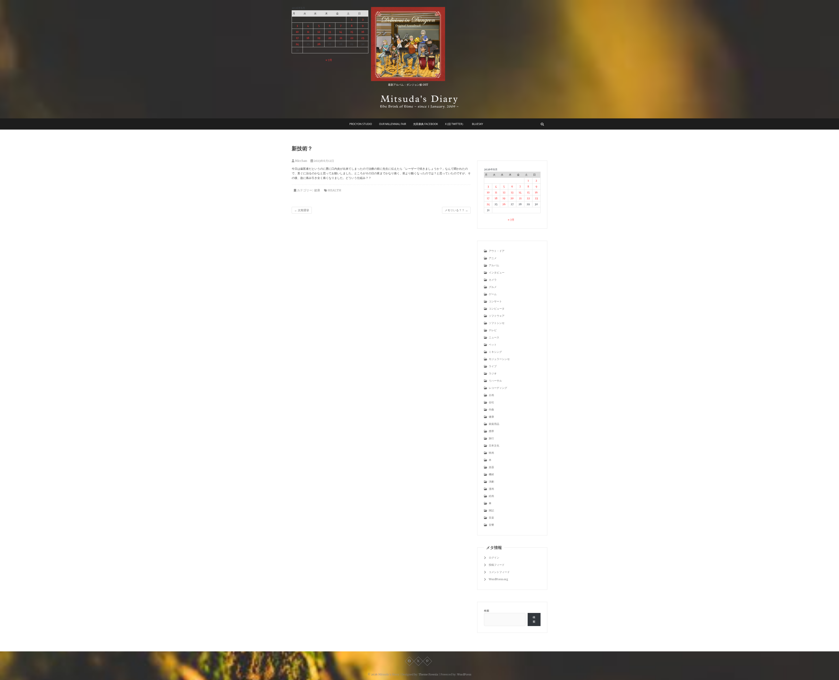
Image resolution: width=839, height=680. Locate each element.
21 (341, 38)
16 (362, 31)
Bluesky (477, 124)
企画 (491, 395)
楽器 (491, 467)
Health (334, 190)
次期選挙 (301, 210)
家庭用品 (494, 424)
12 (318, 31)
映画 (491, 452)
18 (308, 38)
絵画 (491, 496)
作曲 (491, 409)
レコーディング (498, 387)
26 (319, 44)
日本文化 (494, 445)
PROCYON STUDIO (360, 124)
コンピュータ (496, 308)
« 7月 (329, 60)
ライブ (493, 366)
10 (297, 31)
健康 (317, 190)
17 (297, 38)
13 (329, 31)
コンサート (495, 301)
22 (351, 38)
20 (329, 38)
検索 (486, 610)
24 (297, 44)
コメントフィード (499, 572)
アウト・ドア (496, 251)
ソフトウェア (496, 315)
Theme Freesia (428, 674)
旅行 (491, 438)
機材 (491, 474)
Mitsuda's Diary (388, 674)
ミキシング (495, 351)
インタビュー (496, 272)
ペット (493, 344)
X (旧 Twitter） (455, 124)
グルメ (493, 287)
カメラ (493, 279)
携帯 (491, 431)
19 (318, 38)
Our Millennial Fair (392, 124)
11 (308, 31)
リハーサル (495, 380)
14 (340, 31)
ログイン (494, 557)
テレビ (493, 330)
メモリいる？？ (456, 210)
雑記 (491, 510)
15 (351, 31)
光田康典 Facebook (425, 124)
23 (362, 38)
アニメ (493, 258)
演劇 (491, 481)
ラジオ (493, 373)
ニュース (494, 337)
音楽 (491, 517)
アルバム (494, 265)
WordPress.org (498, 579)
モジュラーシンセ (499, 359)
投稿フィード (496, 564)
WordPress (464, 674)
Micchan (300, 161)
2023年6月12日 (323, 161)
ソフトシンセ (496, 323)
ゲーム (493, 294)
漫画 (491, 488)
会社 (491, 402)
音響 (491, 524)
